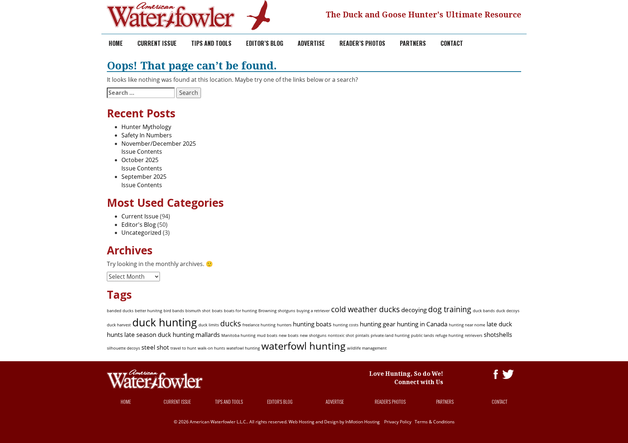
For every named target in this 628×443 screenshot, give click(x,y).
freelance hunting (258, 324)
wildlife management (367, 348)
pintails (362, 335)
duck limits (208, 324)
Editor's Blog (138, 225)
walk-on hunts (211, 348)
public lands (422, 335)
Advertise (311, 43)
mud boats (267, 335)
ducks (230, 323)
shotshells (498, 334)
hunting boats (312, 324)
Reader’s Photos (362, 43)
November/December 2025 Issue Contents (158, 148)
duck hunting (164, 322)
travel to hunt (183, 348)
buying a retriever (313, 310)
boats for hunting (240, 310)
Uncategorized (141, 233)
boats (217, 310)
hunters (284, 324)
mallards (208, 334)
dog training (449, 309)
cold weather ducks (365, 309)
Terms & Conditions (435, 422)
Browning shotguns (276, 310)
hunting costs (345, 324)
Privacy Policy (397, 422)
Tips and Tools (211, 43)
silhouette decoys (123, 348)
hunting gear (377, 324)
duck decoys (507, 310)
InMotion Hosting (362, 422)
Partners (413, 43)
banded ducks (120, 310)
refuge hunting (449, 335)
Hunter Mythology (146, 127)
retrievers (473, 335)
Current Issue (157, 43)
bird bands (174, 310)
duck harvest (119, 324)
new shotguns (313, 335)
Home (116, 43)
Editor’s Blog (264, 43)
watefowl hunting (243, 348)
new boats (288, 335)
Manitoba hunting (238, 335)
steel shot (155, 347)
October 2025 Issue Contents (141, 164)
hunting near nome (467, 324)
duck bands (484, 310)
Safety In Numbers (146, 135)
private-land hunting (390, 335)
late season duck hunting (159, 334)
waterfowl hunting (303, 346)
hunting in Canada (422, 324)
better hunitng (148, 310)
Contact (451, 43)
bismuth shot (197, 310)
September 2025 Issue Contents (143, 181)
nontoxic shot (341, 335)
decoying (414, 310)
